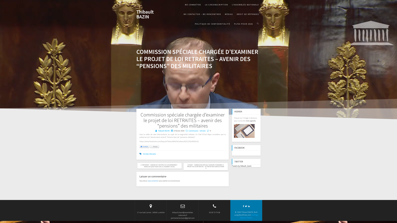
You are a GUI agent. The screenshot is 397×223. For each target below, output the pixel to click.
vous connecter (153, 181)
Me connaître (193, 5)
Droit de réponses (248, 14)
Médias (229, 14)
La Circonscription (216, 5)
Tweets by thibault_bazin (241, 166)
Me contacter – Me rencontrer (202, 14)
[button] (258, 24)
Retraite (152, 154)
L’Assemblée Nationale (245, 5)
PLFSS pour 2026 (243, 24)
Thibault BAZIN (145, 14)
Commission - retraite (197, 131)
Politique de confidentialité (212, 24)
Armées (146, 154)
